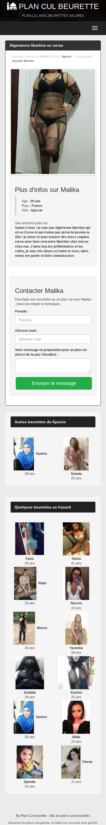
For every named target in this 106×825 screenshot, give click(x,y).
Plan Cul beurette (59, 6)
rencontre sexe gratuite (83, 822)
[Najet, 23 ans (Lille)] (25, 583)
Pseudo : (22, 311)
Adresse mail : (26, 331)
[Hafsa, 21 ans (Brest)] (76, 538)
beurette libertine (23, 60)
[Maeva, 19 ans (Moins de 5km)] (24, 628)
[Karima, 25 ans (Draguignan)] (76, 672)
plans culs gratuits (38, 822)
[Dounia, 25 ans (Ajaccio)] (76, 454)
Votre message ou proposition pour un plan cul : (50, 352)
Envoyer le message (54, 383)
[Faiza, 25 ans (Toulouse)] (29, 538)
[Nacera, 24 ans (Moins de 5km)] (76, 583)
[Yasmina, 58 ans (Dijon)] (76, 628)
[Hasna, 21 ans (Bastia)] (71, 762)
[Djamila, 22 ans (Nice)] (29, 762)
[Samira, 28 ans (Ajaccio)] (24, 454)
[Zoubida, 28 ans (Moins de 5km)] (29, 672)
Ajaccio (66, 56)
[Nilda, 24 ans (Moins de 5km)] (76, 717)
